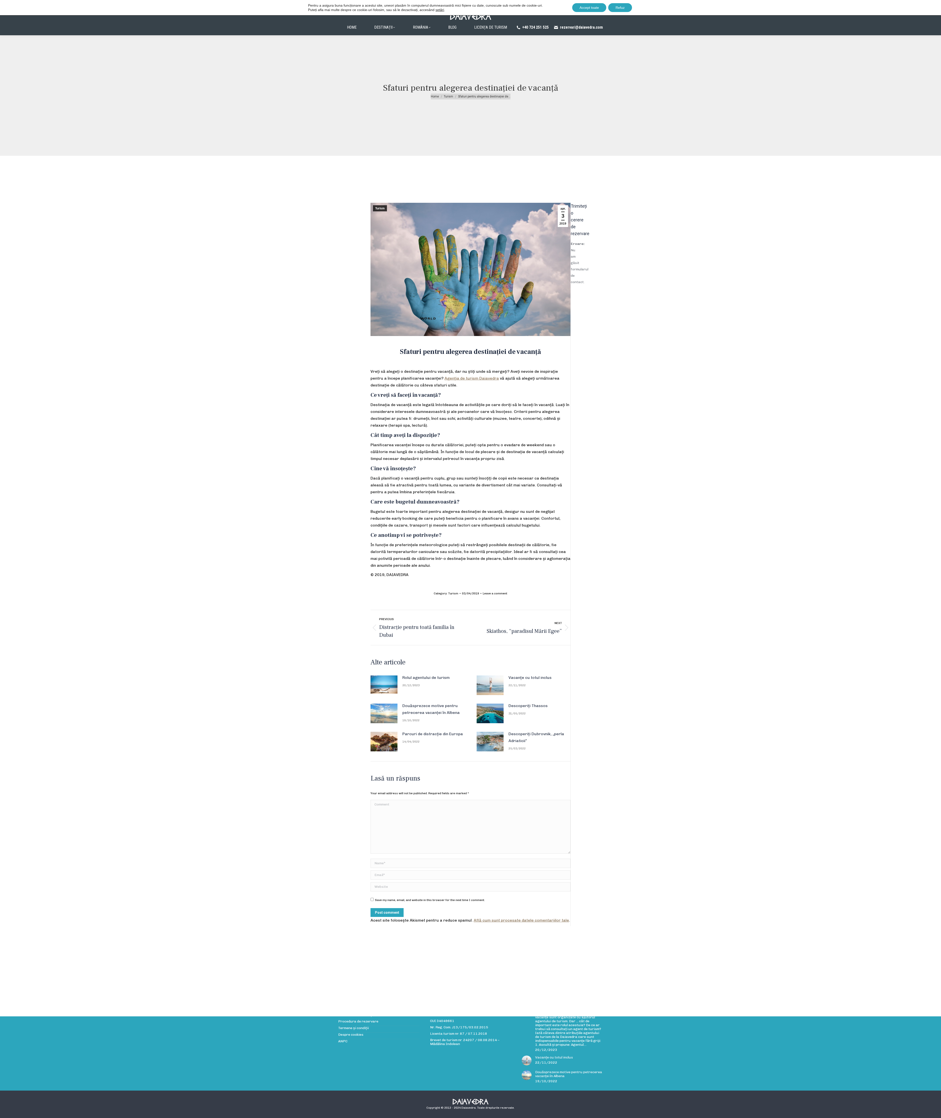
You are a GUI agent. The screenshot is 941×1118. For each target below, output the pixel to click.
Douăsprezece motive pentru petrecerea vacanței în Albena (431, 709)
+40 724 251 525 (535, 27)
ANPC (342, 1041)
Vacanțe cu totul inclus (530, 677)
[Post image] (384, 684)
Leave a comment (495, 593)
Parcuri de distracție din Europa (432, 734)
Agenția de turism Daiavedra (472, 378)
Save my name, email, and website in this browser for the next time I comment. (430, 900)
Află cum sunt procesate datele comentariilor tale (521, 920)
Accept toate (589, 8)
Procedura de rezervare (358, 1021)
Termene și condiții (353, 1028)
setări (439, 10)
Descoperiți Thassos (528, 705)
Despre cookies (350, 1035)
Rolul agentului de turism (426, 677)
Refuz (620, 8)
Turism (380, 208)
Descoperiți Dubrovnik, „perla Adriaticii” (536, 737)
